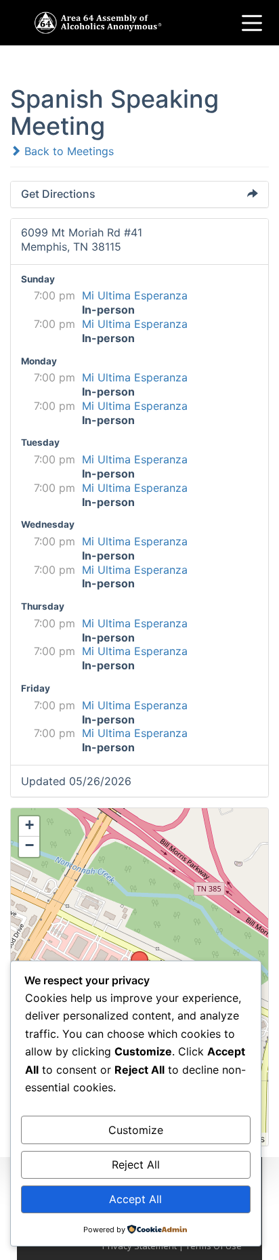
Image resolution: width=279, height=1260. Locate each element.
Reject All (136, 1164)
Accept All (135, 1199)
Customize (135, 1130)
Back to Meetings (67, 151)
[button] (135, 955)
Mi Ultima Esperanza (135, 295)
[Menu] (252, 23)
